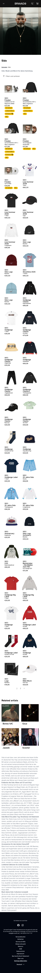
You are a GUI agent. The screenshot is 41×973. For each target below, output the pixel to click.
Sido (6, 98)
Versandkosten (20, 937)
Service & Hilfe (20, 941)
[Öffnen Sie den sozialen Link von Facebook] (18, 925)
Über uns (21, 958)
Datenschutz (20, 951)
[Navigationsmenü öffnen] (4, 4)
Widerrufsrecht (20, 944)
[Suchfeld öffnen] (32, 4)
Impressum (20, 953)
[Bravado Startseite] (21, 3)
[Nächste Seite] (24, 688)
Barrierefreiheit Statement (20, 956)
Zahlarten (20, 939)
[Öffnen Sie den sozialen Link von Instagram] (22, 925)
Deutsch (19, 964)
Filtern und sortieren (13, 76)
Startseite (4, 67)
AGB (20, 949)
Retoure (20, 946)
